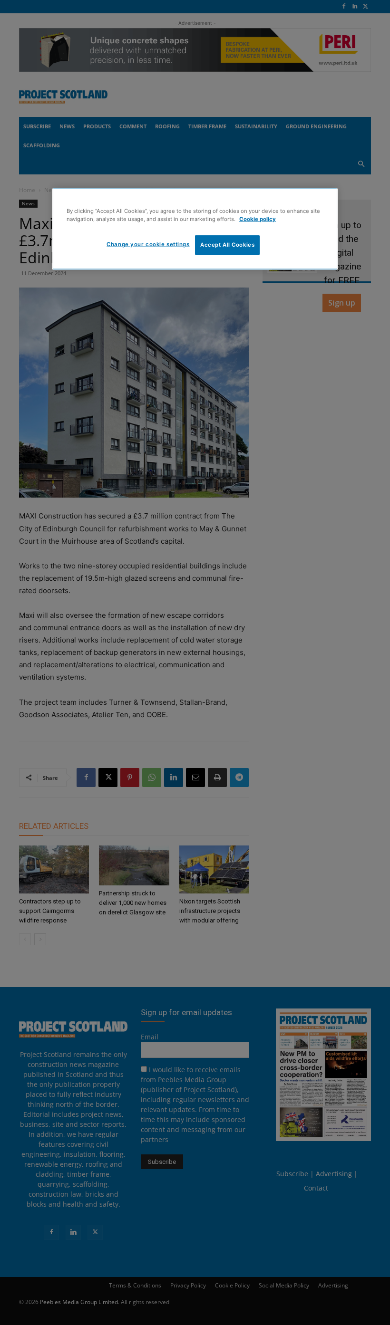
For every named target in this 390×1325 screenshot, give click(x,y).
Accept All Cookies (227, 244)
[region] (195, 229)
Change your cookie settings (148, 244)
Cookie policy (257, 219)
